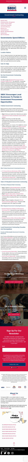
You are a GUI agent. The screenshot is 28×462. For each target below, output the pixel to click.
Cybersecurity (4, 33)
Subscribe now (14, 364)
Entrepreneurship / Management (8, 22)
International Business (5, 26)
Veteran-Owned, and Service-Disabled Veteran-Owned (13, 148)
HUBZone (18, 150)
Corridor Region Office (9, 424)
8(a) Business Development (8, 150)
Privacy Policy (7, 448)
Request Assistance (5, 408)
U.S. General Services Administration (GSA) (11, 171)
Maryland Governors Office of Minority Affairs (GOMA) (13, 218)
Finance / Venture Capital (6, 23)
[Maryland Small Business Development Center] (12, 7)
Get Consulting (14, 314)
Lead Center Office (8, 438)
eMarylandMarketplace (15, 187)
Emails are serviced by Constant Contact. (18, 360)
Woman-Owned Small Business (20, 146)
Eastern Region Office (9, 427)
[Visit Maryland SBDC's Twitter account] (5, 453)
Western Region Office (9, 433)
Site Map (12, 448)
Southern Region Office (9, 431)
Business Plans (4, 20)
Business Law (4, 28)
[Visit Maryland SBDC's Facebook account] (1, 453)
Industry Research (5, 29)
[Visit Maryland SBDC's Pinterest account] (8, 453)
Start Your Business (5, 34)
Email (3, 346)
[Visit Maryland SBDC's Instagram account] (12, 453)
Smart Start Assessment (14, 281)
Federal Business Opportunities (9, 177)
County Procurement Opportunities (9, 251)
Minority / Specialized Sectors (7, 31)
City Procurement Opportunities (9, 256)
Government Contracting (6, 25)
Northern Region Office (9, 429)
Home (2, 448)
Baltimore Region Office (9, 436)
